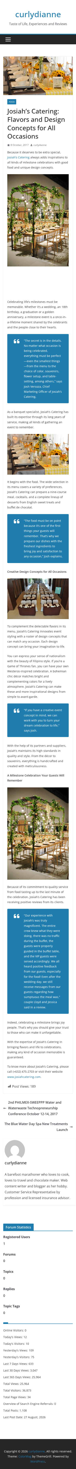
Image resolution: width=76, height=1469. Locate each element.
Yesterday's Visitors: (17, 1357)
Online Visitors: (14, 1330)
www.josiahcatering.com (24, 1077)
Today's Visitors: (14, 1344)
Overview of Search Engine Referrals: (28, 1404)
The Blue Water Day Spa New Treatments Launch (36, 1127)
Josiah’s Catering (18, 157)
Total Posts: (11, 1410)
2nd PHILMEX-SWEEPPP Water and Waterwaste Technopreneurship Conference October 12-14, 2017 (34, 1108)
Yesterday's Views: (16, 1350)
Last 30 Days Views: (16, 1370)
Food (12, 101)
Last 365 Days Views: (17, 1377)
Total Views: (11, 1384)
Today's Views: (13, 1337)
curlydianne (38, 14)
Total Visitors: (12, 1390)
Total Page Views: (15, 1397)
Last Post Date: (13, 1417)
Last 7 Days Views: (16, 1364)
